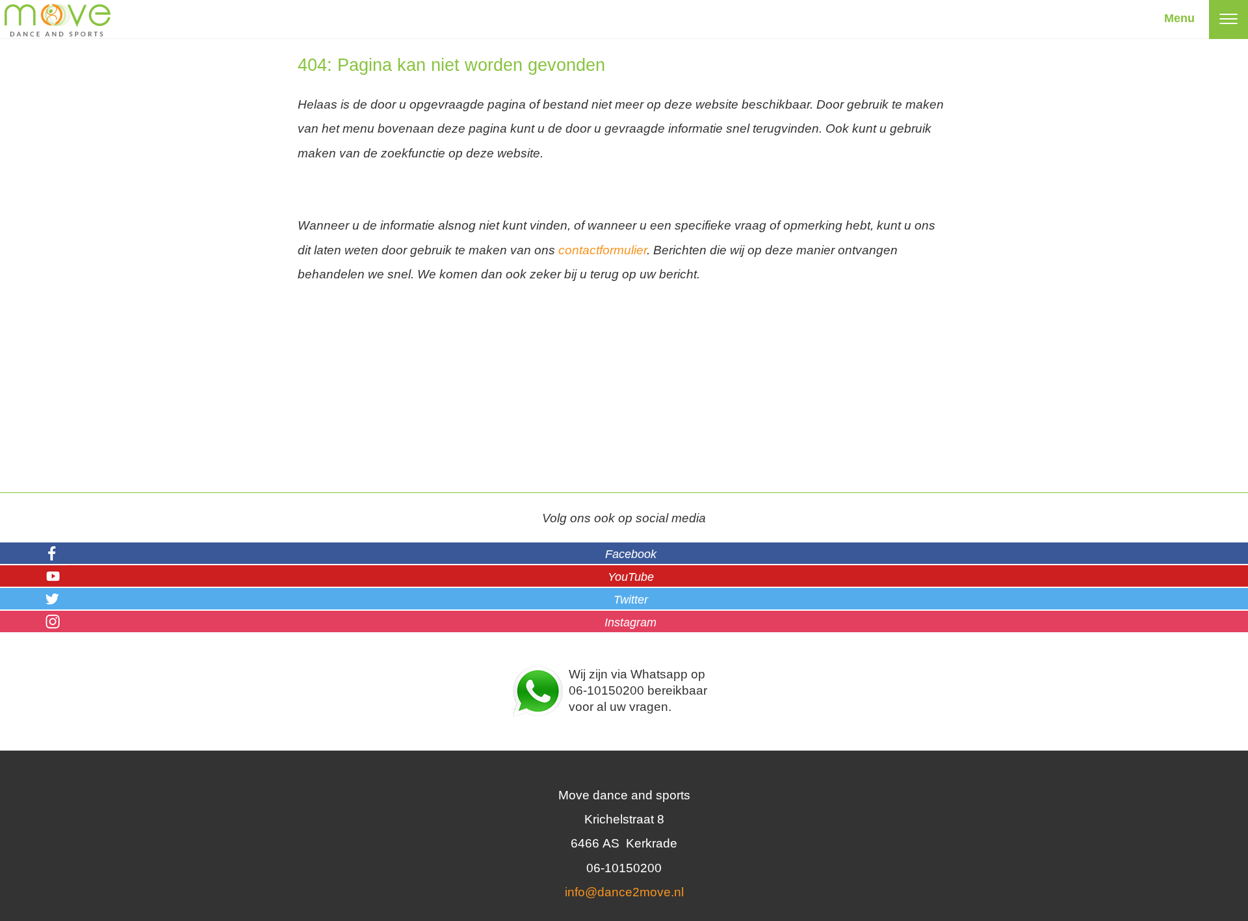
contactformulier (602, 250)
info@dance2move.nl (624, 892)
